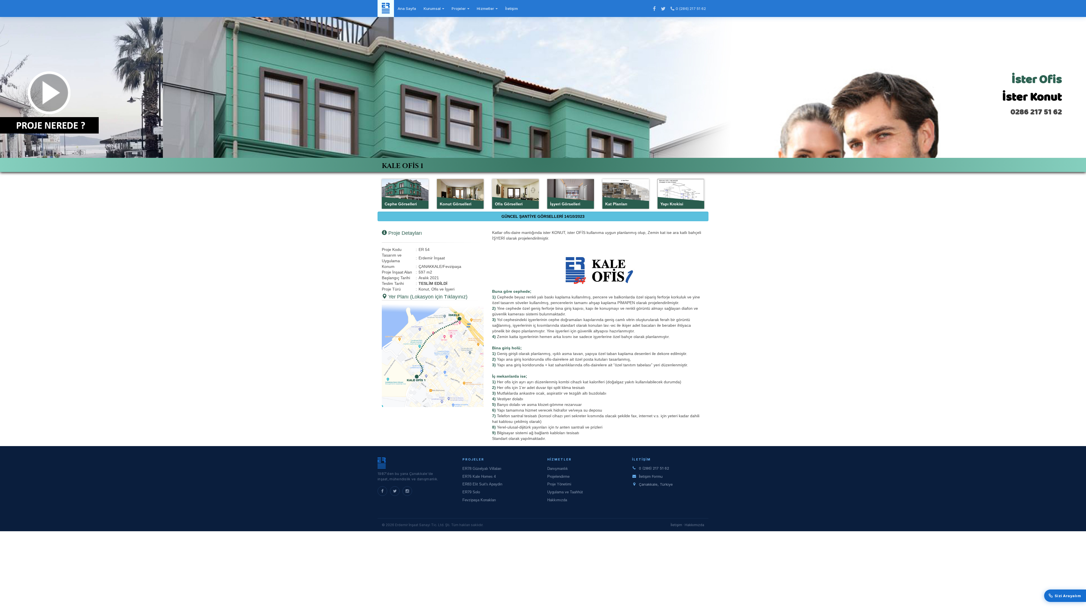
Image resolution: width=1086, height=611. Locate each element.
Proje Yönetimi (559, 484)
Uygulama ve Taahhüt (565, 492)
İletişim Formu (651, 476)
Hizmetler (486, 8)
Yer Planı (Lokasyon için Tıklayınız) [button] (427, 297)
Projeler (459, 8)
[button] (433, 355)
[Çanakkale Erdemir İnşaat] (386, 8)
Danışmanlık (557, 468)
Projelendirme (558, 476)
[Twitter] (395, 491)
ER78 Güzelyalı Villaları (481, 468)
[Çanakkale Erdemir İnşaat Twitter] (663, 8)
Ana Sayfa (407, 8)
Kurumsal (433, 8)
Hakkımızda (557, 500)
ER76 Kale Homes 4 (479, 476)
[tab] (543, 165)
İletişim (511, 8)
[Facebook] (382, 491)
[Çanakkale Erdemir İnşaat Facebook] (654, 8)
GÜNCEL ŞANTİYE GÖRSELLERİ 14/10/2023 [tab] (543, 216)
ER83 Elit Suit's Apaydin (482, 484)
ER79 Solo (471, 492)
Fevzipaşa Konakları (479, 500)
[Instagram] (407, 491)
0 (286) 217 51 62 (690, 8)
